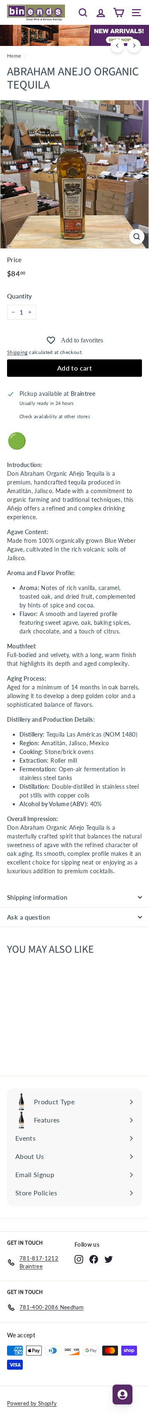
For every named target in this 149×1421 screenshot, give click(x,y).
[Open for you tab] (122, 1394)
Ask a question (28, 917)
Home (14, 56)
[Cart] (118, 12)
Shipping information (37, 897)
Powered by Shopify (32, 1403)
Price (14, 259)
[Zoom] (136, 236)
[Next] (134, 46)
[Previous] (117, 46)
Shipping (17, 352)
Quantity (19, 296)
